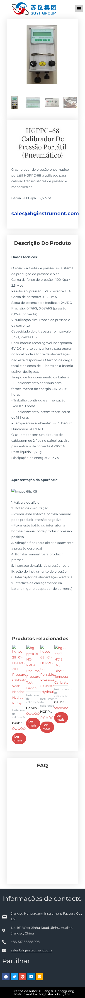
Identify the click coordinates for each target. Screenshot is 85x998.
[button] (79, 8)
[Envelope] (39, 976)
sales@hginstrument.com (45, 213)
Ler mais (18, 738)
